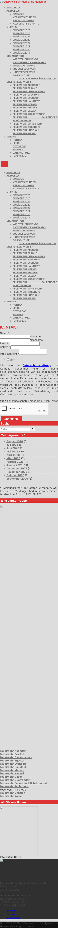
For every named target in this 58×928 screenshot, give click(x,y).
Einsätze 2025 (21, 33)
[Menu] (4, 164)
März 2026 (13, 458)
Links (16, 143)
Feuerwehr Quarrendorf (29, 114)
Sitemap (18, 149)
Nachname (36, 339)
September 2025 (17, 478)
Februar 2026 (15, 461)
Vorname (35, 336)
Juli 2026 (12, 444)
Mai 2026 (12, 451)
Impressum (20, 156)
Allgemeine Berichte (26, 23)
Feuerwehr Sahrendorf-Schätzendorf (23, 783)
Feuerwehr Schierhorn (27, 123)
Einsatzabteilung (24, 65)
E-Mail (5, 343)
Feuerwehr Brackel (25, 88)
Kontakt (18, 139)
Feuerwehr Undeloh (26, 130)
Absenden (11, 419)
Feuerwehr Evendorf (26, 97)
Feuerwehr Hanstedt (26, 101)
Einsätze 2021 (21, 46)
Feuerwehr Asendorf (26, 85)
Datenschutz (21, 152)
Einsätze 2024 (21, 36)
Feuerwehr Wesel (24, 133)
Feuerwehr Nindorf (25, 107)
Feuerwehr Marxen (25, 104)
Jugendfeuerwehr (24, 68)
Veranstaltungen (24, 17)
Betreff (5, 347)
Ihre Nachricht (9, 353)
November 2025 (16, 471)
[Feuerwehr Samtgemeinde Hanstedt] (23, 1)
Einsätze (18, 14)
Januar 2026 (14, 465)
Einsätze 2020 (21, 49)
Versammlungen (23, 20)
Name (4, 333)
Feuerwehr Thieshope (26, 127)
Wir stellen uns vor (25, 59)
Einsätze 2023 (21, 39)
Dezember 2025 (16, 468)
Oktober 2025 (15, 475)
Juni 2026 (12, 448)
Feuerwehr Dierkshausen (29, 91)
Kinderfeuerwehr (24, 72)
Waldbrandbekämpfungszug (37, 78)
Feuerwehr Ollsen (24, 110)
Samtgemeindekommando (29, 62)
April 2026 (13, 454)
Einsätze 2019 (21, 52)
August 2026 (14, 441)
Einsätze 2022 (21, 43)
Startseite (13, 7)
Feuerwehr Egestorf (26, 94)
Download (19, 146)
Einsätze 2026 (21, 30)
